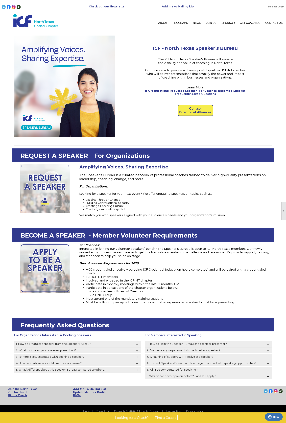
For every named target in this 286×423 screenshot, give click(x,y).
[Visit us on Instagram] (14, 7)
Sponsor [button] (228, 22)
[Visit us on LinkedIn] (4, 7)
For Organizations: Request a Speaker (170, 90)
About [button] (162, 22)
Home (86, 411)
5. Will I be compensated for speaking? (172, 369)
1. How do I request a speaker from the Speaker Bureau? (53, 343)
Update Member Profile (89, 392)
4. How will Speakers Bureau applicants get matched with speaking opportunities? (201, 363)
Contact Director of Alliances (195, 110)
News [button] (197, 22)
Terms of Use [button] (173, 411)
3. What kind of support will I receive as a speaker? (180, 356)
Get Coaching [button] (250, 22)
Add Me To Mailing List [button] (89, 389)
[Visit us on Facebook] (9, 7)
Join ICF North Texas (22, 389)
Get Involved (17, 392)
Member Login (276, 6)
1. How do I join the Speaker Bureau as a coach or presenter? (187, 343)
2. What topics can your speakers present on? (46, 350)
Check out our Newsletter (107, 6)
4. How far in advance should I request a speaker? (49, 363)
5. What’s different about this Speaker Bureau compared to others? (60, 369)
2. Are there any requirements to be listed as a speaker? (183, 350)
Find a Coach (17, 395)
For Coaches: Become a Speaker (222, 90)
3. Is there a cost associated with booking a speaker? (50, 356)
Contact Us (274, 22)
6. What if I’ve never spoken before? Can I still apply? (181, 376)
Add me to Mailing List (178, 6)
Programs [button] (180, 22)
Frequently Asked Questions (195, 94)
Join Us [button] (211, 22)
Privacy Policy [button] (194, 411)
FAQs (77, 395)
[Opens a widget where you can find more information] (273, 417)
